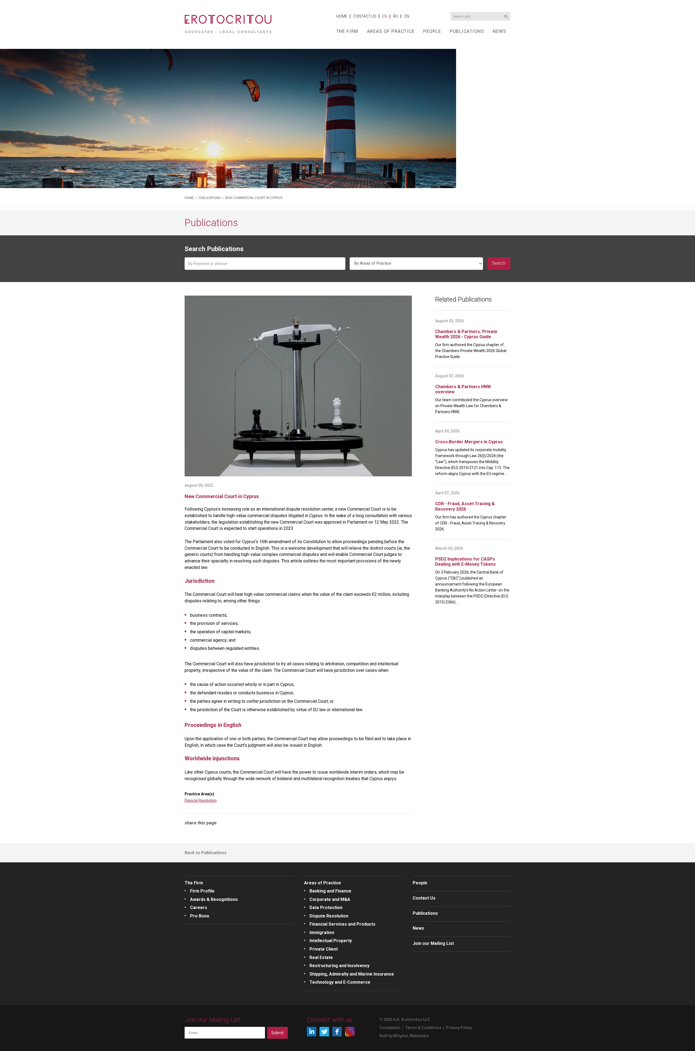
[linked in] (311, 1031)
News (418, 928)
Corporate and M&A (329, 899)
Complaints (390, 1027)
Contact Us (424, 898)
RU (395, 16)
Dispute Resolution (201, 800)
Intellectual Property (330, 940)
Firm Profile (202, 891)
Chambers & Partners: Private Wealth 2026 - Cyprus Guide (466, 334)
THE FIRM (347, 31)
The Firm (194, 882)
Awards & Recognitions (214, 899)
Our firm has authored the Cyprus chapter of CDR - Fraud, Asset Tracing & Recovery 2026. (470, 523)
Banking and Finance (330, 891)
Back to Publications (205, 852)
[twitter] (324, 1031)
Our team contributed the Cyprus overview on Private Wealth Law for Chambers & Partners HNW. (471, 406)
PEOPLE (432, 31)
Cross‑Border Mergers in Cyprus (469, 441)
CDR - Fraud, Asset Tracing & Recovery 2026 (465, 506)
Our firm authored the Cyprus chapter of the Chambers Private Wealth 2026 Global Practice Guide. (470, 351)
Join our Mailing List (433, 943)
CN (406, 16)
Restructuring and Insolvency (339, 965)
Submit (277, 1033)
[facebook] (337, 1031)
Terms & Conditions (423, 1027)
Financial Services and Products (342, 924)
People (420, 882)
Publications (425, 913)
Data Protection (325, 907)
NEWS (499, 31)
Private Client (323, 949)
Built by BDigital (394, 1036)
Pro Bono (199, 916)
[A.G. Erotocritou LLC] (228, 22)
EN (384, 16)
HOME (341, 16)
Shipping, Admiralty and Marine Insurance (351, 974)
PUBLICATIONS (467, 31)
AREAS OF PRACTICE (391, 31)
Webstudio (419, 1036)
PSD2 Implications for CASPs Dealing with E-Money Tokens (465, 561)
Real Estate (321, 957)
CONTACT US (364, 16)
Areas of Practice (322, 882)
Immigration (321, 932)
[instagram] (350, 1031)
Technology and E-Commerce (339, 982)
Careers (198, 907)
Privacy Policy (459, 1027)
